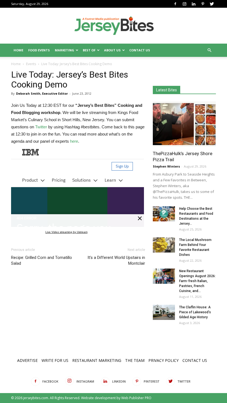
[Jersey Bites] (113, 26)
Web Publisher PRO (136, 398)
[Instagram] (184, 4)
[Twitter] (212, 4)
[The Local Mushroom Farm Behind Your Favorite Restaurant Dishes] (164, 245)
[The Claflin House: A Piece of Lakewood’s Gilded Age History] (164, 312)
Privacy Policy (163, 360)
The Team (135, 360)
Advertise (27, 360)
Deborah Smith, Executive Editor (42, 93)
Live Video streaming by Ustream (66, 232)
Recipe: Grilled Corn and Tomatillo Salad (41, 260)
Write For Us (55, 360)
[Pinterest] (202, 4)
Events (31, 64)
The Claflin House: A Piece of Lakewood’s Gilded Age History (195, 312)
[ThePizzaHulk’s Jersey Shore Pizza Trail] (184, 124)
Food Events (39, 50)
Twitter (41, 126)
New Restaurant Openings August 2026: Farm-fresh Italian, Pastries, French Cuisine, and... (197, 281)
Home (18, 50)
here (74, 141)
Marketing (64, 50)
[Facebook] (175, 4)
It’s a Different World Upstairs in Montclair (116, 260)
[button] (209, 50)
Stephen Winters (166, 166)
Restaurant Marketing (96, 360)
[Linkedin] (193, 4)
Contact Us (139, 50)
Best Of (89, 50)
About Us (112, 50)
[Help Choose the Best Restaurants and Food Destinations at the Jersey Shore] (164, 213)
